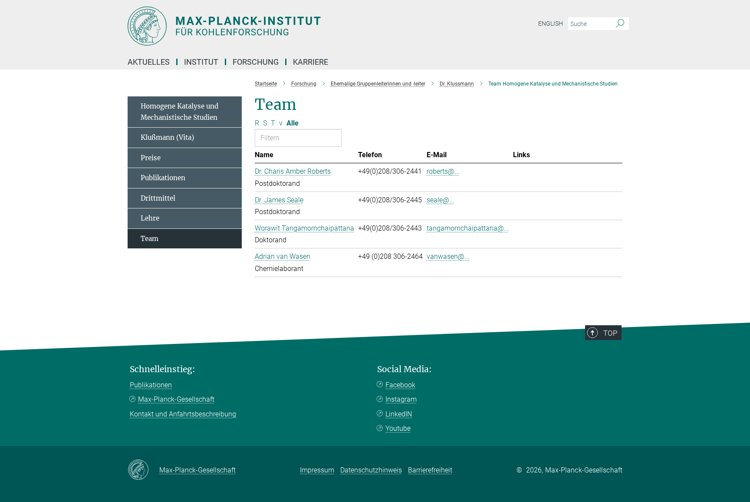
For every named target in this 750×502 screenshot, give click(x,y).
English (550, 23)
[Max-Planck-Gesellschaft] (143, 470)
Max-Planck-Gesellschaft (176, 399)
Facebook (400, 385)
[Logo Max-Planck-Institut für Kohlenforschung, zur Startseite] (290, 26)
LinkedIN (398, 414)
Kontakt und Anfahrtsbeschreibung (183, 414)
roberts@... (443, 171)
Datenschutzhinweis (371, 470)
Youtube (398, 428)
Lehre (150, 218)
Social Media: (404, 369)
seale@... (440, 200)
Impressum (317, 470)
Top (610, 333)
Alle (292, 123)
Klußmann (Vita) (167, 137)
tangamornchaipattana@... (468, 228)
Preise (151, 158)
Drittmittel (158, 198)
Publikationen (163, 178)
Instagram (401, 399)
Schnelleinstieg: (162, 369)
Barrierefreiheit (430, 470)
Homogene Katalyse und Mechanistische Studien (179, 112)
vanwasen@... (448, 256)
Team (149, 238)
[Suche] (620, 24)
